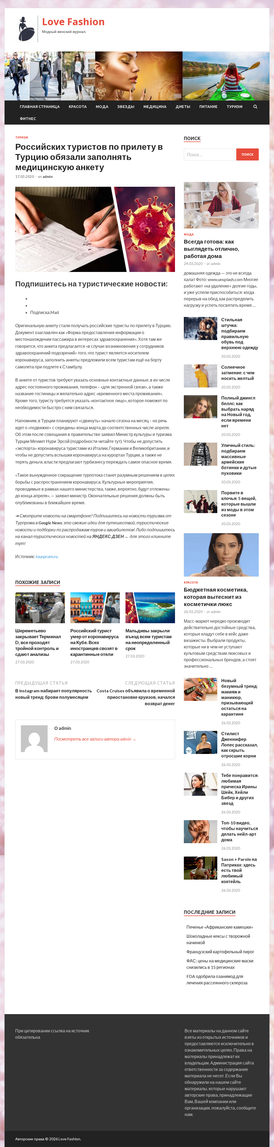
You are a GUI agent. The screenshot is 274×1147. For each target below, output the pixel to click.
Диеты (183, 106)
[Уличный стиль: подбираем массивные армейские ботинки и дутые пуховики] (200, 463)
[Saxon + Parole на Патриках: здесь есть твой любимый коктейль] (200, 877)
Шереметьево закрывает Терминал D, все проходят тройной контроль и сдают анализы (38, 642)
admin (48, 176)
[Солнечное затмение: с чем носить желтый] (200, 385)
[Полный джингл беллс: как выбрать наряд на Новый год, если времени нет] (200, 416)
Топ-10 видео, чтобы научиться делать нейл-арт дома (239, 831)
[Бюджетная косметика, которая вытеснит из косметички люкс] (221, 577)
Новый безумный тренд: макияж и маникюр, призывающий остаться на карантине (239, 697)
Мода (102, 106)
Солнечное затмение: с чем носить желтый (237, 372)
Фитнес (28, 119)
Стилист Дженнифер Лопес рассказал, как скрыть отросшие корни (239, 744)
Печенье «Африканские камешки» (220, 926)
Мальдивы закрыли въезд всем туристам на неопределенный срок (148, 639)
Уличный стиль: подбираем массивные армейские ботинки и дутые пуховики (239, 459)
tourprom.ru (47, 556)
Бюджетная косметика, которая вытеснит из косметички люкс (216, 596)
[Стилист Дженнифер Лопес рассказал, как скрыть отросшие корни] (200, 752)
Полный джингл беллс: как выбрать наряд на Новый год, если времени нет (238, 411)
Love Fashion (73, 21)
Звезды (125, 106)
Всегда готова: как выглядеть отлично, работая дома (211, 248)
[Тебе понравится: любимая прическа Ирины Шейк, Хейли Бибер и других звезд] (200, 794)
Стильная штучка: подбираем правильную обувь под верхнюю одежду (239, 333)
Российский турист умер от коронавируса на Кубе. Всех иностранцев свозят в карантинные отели (94, 642)
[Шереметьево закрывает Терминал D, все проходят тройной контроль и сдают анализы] (40, 624)
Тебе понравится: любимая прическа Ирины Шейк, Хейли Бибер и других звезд (239, 789)
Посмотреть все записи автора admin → (95, 738)
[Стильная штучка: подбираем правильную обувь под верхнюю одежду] (200, 338)
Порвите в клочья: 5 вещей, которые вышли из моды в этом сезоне (238, 503)
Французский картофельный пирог (220, 951)
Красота (78, 106)
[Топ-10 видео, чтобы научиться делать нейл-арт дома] (200, 841)
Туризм (234, 106)
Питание (208, 106)
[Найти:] (221, 154)
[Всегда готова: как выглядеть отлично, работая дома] (221, 229)
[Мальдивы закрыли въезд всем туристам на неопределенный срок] (150, 624)
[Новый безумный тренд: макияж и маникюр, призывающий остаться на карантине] (200, 699)
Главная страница (40, 106)
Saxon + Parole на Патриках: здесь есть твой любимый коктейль (239, 870)
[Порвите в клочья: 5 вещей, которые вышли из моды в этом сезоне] (200, 511)
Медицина (154, 106)
